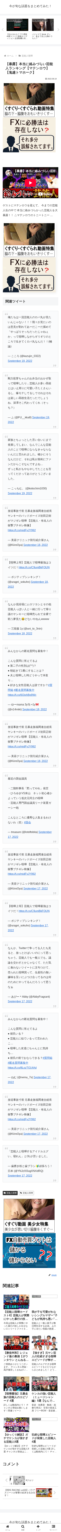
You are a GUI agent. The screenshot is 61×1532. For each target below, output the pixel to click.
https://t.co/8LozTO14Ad (22, 1067)
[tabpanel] (17, 29)
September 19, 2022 (20, 360)
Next (58, 30)
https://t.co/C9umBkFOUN (34, 567)
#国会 (27, 822)
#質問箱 (47, 1057)
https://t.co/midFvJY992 (22, 530)
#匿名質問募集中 (24, 690)
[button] (54, 847)
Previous (2, 30)
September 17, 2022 (35, 888)
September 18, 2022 (35, 545)
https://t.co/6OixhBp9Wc (22, 694)
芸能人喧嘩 (11, 1193)
